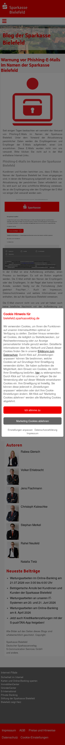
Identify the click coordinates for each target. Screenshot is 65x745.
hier (37, 372)
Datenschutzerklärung (45, 429)
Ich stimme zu (32, 410)
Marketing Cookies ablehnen (32, 421)
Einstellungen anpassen (20, 429)
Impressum (32, 433)
